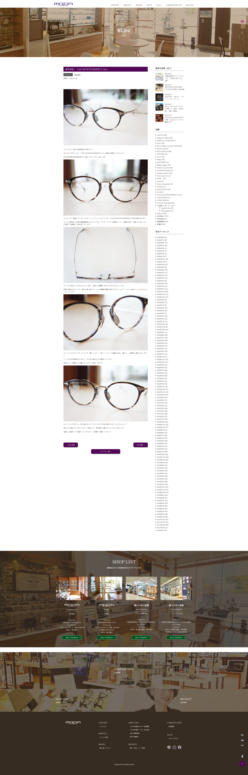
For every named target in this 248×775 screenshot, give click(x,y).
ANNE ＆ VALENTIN (165, 140)
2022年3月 (160, 381)
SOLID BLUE (162, 189)
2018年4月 (160, 508)
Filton (159, 159)
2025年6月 (160, 275)
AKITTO (160, 135)
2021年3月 (160, 413)
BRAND (139, 5)
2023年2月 (160, 351)
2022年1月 (160, 386)
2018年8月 (160, 498)
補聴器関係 (161, 221)
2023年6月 (160, 340)
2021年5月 (160, 408)
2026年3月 (160, 251)
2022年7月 (160, 370)
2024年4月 (160, 313)
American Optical (163, 138)
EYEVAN (160, 154)
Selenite (160, 186)
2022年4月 (160, 378)
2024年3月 (160, 316)
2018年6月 (160, 503)
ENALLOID (161, 148)
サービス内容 (104, 737)
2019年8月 (160, 465)
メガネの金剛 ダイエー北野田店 (139, 726)
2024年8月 (160, 302)
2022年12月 (161, 357)
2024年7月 (160, 305)
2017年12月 (161, 519)
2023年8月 (160, 335)
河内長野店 (161, 219)
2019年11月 (161, 457)
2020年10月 (161, 427)
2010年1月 (160, 530)
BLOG (158, 5)
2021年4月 (160, 411)
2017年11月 (161, 522)
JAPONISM (161, 162)
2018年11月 (161, 489)
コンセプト (103, 726)
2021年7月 (160, 403)
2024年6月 (160, 308)
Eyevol (159, 157)
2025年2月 (160, 286)
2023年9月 (160, 332)
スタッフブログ (173, 738)
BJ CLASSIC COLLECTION (167, 146)
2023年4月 (160, 346)
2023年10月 (161, 329)
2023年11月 (161, 327)
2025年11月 (161, 262)
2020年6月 (160, 438)
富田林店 (77, 74)
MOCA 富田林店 (134, 733)
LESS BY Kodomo (164, 170)
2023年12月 (161, 324)
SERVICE (127, 5)
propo (159, 181)
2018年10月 (161, 492)
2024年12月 (161, 291)
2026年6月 (160, 243)
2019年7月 (160, 468)
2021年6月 (160, 405)
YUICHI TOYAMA (164, 203)
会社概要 (171, 726)
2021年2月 (160, 416)
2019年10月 (161, 460)
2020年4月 (160, 443)
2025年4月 (160, 281)
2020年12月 (161, 422)
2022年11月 (161, 359)
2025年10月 (161, 264)
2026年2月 (160, 253)
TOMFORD (161, 200)
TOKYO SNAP (162, 197)
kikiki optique (162, 165)
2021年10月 (161, 395)
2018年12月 (161, 487)
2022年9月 (160, 365)
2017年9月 (160, 527)
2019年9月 (160, 462)
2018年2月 (160, 514)
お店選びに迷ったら (164, 205)
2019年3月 (160, 479)
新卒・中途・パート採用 (137, 748)
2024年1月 (160, 321)
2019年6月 (160, 470)
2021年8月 (160, 400)
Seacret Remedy (163, 184)
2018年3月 (160, 511)
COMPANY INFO (172, 5)
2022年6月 (160, 373)
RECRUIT (190, 5)
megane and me (163, 173)
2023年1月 (160, 354)
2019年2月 (160, 481)
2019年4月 (160, 476)
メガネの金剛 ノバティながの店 (139, 730)
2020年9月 (160, 430)
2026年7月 (160, 240)
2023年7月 (160, 338)
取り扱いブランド (105, 748)
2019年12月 (161, 454)
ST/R (159, 192)
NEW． (160, 178)
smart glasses (166, 210)
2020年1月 (160, 451)
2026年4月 (160, 248)
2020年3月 (160, 446)
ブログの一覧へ (105, 451)
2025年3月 (160, 283)
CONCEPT (115, 5)
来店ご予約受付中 (72, 637)
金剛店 (159, 224)
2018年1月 (160, 517)
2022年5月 (160, 376)
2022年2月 (160, 384)
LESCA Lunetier (163, 167)
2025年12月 (161, 259)
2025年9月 (160, 267)
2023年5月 (160, 343)
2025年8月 (160, 270)
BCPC (159, 143)
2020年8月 (160, 432)
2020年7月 (160, 435)
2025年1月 (160, 289)
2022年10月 (161, 362)
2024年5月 (160, 310)
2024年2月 (160, 319)
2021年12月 (161, 389)
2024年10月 (161, 297)
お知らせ (160, 213)
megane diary (166, 208)
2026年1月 (160, 256)
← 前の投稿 (71, 445)
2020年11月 (161, 424)
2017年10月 (161, 525)
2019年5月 (160, 473)
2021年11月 (161, 392)
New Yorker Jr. (162, 176)
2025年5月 (160, 278)
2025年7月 (160, 272)
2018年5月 (160, 506)
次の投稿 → (140, 445)
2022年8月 (160, 367)
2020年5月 (160, 441)
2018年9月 (160, 495)
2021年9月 (160, 397)
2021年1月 (160, 419)
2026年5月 (160, 245)
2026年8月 (160, 237)
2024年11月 (161, 294)
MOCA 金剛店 (134, 737)
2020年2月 (160, 449)
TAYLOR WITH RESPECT (167, 195)
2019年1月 (160, 484)
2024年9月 (160, 300)
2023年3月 (160, 348)
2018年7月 (160, 500)
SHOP (149, 5)
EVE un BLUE (162, 151)
